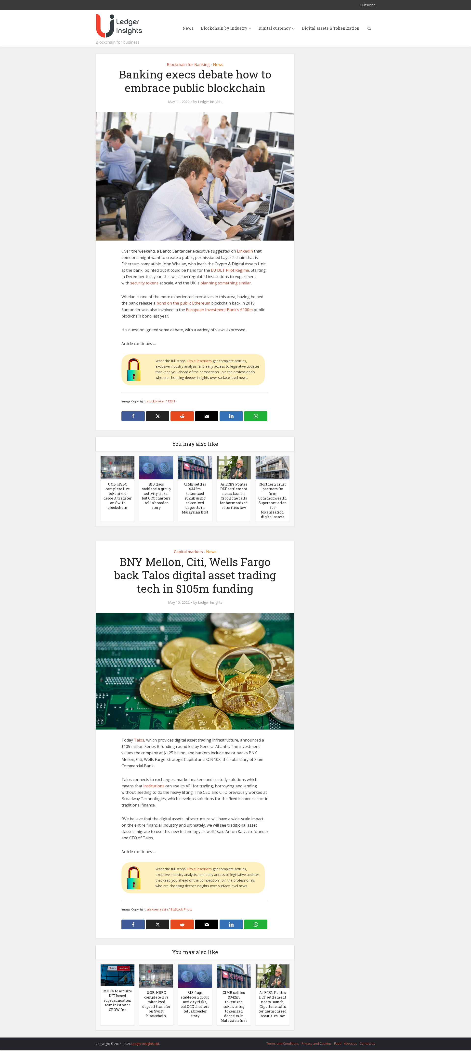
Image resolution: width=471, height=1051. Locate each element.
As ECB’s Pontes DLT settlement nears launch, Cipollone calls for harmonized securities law (234, 496)
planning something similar (225, 283)
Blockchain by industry (224, 28)
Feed (337, 1043)
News (188, 28)
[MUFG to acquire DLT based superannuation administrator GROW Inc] (117, 975)
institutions (153, 786)
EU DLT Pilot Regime (230, 270)
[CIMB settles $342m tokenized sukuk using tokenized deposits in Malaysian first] (195, 467)
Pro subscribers (199, 361)
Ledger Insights (210, 102)
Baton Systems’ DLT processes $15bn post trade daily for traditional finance (231, 1041)
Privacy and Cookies (316, 1043)
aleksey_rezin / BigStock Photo (170, 909)
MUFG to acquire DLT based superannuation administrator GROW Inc (117, 1000)
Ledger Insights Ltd (145, 1043)
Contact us (367, 1043)
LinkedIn (245, 251)
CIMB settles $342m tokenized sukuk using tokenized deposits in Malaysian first (195, 498)
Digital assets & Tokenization (330, 28)
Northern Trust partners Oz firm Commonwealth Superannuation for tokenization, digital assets (272, 500)
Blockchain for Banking (188, 64)
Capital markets (188, 551)
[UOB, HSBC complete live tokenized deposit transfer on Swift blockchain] (117, 467)
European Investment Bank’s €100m (219, 309)
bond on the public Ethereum (183, 303)
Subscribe (367, 5)
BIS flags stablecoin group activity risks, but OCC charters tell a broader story (156, 496)
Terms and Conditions (282, 1043)
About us (350, 1043)
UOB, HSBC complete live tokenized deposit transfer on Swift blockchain (118, 496)
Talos (139, 740)
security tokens (144, 283)
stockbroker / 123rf (161, 401)
